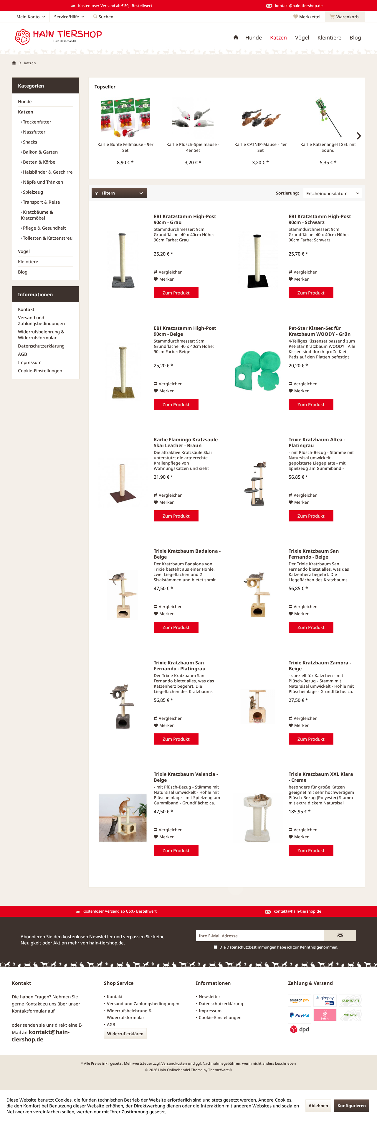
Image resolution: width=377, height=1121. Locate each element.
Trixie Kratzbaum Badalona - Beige (187, 554)
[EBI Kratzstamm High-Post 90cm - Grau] (123, 260)
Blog (22, 272)
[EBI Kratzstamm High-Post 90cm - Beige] (123, 372)
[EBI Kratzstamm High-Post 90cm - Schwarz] (258, 260)
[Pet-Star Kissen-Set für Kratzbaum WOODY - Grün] (258, 372)
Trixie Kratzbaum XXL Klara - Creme (321, 777)
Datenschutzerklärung (41, 346)
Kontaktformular (29, 1011)
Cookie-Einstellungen (40, 370)
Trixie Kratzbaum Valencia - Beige (186, 777)
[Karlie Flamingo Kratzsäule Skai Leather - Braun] (123, 483)
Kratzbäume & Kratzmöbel (37, 215)
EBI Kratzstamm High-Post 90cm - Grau (185, 219)
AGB (22, 354)
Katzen (25, 112)
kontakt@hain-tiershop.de (41, 1035)
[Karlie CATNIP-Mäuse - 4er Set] (260, 118)
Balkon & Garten (40, 152)
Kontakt (26, 309)
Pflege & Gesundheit (44, 228)
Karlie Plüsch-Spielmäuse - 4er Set (192, 147)
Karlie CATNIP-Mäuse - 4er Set (260, 147)
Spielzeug (32, 192)
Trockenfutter (36, 122)
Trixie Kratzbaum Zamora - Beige (320, 665)
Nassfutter (33, 132)
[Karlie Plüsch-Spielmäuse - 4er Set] (193, 118)
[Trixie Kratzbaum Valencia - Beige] (123, 818)
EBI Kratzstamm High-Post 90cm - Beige (185, 331)
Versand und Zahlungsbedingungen (41, 320)
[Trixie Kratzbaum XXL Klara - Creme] (258, 818)
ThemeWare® (220, 1069)
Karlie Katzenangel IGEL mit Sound (328, 147)
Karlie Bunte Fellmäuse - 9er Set (125, 147)
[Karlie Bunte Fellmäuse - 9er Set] (125, 118)
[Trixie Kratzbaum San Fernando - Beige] (258, 595)
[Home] (236, 38)
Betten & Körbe (38, 162)
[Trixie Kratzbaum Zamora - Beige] (258, 706)
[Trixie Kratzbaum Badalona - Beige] (123, 595)
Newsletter (209, 996)
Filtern (107, 193)
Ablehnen (318, 1105)
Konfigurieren (352, 1105)
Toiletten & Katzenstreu (47, 238)
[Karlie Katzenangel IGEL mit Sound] (328, 118)
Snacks (29, 142)
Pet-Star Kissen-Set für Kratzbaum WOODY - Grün (320, 331)
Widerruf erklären (125, 1033)
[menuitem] (345, 16)
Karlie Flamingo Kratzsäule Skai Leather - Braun (186, 442)
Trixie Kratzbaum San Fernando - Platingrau (180, 665)
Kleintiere (28, 261)
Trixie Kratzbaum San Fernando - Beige (314, 554)
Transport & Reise (41, 202)
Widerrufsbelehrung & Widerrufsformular (41, 334)
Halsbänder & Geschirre (47, 172)
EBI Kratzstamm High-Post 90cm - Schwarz (320, 219)
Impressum (30, 362)
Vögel (24, 251)
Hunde (25, 101)
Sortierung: (287, 193)
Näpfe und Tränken (42, 182)
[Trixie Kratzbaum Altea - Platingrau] (258, 483)
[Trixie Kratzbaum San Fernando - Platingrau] (123, 706)
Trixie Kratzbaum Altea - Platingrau (317, 442)
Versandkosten (174, 1063)
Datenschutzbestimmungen (251, 947)
